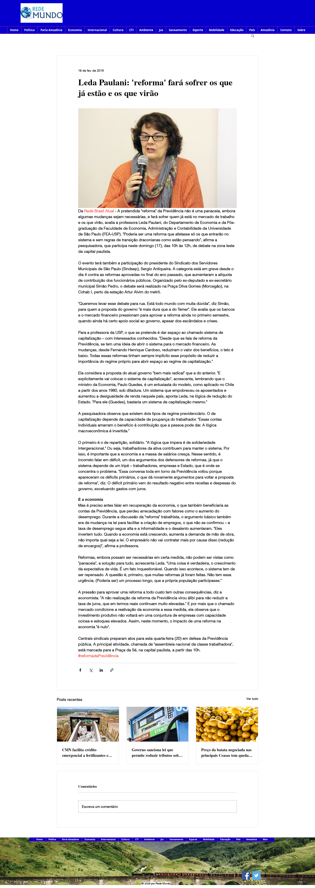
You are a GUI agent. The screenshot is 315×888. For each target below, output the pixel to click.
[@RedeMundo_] (256, 875)
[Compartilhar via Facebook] (80, 670)
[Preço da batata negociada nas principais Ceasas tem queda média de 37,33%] (227, 724)
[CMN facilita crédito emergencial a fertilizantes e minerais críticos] (88, 724)
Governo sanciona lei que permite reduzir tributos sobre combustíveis (157, 752)
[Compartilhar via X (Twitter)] (91, 670)
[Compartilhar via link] (112, 670)
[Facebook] (246, 875)
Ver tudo (252, 699)
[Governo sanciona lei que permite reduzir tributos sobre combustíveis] (158, 724)
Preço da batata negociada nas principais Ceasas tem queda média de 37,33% (226, 752)
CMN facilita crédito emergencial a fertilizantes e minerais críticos (85, 752)
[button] (253, 35)
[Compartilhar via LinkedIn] (101, 670)
